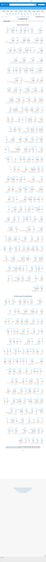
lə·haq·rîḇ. (14, 389)
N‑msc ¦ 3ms (38, 202)
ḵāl (9, 320)
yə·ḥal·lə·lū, (41, 118)
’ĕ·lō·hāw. (17, 320)
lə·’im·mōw (10, 48)
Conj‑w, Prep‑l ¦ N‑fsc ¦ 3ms (22, 63)
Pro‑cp (39, 271)
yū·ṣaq (9, 187)
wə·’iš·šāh (26, 138)
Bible (2, 16)
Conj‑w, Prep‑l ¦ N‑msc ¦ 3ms (39, 63)
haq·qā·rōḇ (20, 48)
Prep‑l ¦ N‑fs (23, 43)
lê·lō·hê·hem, (15, 108)
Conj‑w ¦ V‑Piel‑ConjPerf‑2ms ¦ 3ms (15, 152)
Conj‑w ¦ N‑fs (26, 142)
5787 (13, 328)
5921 (41, 196)
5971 (41, 47)
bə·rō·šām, (41, 98)
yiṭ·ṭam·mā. (32, 78)
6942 (18, 146)
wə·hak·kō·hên (30, 187)
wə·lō (10, 108)
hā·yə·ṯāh (8, 68)
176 (10, 328)
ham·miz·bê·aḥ (20, 409)
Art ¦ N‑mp (13, 33)
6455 (7, 328)
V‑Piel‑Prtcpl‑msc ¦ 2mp (32, 172)
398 (13, 398)
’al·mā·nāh (27, 257)
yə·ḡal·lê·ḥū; (18, 98)
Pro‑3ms (29, 152)
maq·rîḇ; (29, 158)
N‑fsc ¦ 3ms (13, 202)
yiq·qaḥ (9, 267)
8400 (41, 358)
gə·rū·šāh (20, 138)
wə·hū (10, 247)
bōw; (34, 419)
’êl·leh (39, 267)
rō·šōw (38, 197)
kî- (36, 148)
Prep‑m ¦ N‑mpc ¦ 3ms (19, 192)
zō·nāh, (6, 257)
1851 (7, 348)
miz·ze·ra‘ (19, 369)
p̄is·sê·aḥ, (7, 330)
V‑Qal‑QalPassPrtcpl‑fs (18, 142)
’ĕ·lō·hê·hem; (29, 118)
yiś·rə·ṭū (37, 108)
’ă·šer (16, 68)
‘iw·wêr (14, 330)
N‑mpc (7, 33)
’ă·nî (19, 247)
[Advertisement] (23, 472)
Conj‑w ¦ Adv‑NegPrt (34, 281)
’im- (30, 48)
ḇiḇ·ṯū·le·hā (41, 257)
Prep (28, 33)
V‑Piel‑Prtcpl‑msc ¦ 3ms (35, 291)
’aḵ (7, 399)
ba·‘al (42, 88)
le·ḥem (8, 118)
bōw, (42, 389)
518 (29, 47)
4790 (9, 358)
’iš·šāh (15, 128)
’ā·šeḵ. (5, 359)
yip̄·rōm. (41, 217)
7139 (15, 87)
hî (17, 177)
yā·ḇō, (32, 409)
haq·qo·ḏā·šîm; (29, 399)
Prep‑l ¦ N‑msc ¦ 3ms (25, 53)
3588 (33, 47)
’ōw (11, 330)
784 (8, 176)
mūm (34, 330)
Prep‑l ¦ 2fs (14, 162)
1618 (22, 358)
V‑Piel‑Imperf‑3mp (40, 122)
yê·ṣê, (38, 237)
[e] (41, 27)
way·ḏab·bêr (39, 300)
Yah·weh (31, 29)
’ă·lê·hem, (28, 38)
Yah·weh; (16, 379)
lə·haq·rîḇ (26, 320)
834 (15, 67)
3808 (17, 37)
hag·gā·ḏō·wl (24, 187)
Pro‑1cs (42, 172)
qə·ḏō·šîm (26, 108)
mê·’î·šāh (13, 138)
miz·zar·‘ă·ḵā (32, 310)
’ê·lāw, (20, 68)
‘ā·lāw (24, 247)
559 (40, 27)
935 (14, 216)
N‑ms (20, 132)
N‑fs (15, 132)
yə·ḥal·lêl (29, 277)
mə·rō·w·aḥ (9, 359)
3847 (9, 196)
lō (21, 78)
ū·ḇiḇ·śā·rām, (11, 98)
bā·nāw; (37, 439)
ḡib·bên (15, 349)
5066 (37, 378)
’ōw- (18, 349)
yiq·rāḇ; (23, 330)
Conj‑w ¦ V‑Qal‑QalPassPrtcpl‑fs (20, 261)
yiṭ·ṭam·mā (13, 38)
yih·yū (22, 108)
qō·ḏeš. (19, 128)
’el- (28, 29)
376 (41, 77)
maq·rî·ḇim (32, 128)
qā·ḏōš (32, 148)
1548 (18, 97)
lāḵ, (15, 158)
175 (41, 37)
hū (30, 148)
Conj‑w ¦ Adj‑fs (41, 142)
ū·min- (16, 227)
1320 (12, 97)
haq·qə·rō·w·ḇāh (25, 68)
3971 (41, 318)
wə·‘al (35, 217)
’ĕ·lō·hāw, (29, 389)
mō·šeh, (24, 29)
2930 (13, 37)
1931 (29, 146)
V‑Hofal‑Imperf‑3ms (7, 192)
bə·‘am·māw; (34, 88)
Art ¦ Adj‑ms (20, 53)
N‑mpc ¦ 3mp (30, 122)
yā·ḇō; (14, 217)
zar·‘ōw (22, 277)
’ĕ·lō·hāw (27, 247)
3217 (17, 358)
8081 (34, 196)
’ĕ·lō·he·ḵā (37, 158)
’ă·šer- (42, 330)
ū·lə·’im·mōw (40, 227)
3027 (13, 196)
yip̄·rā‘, (21, 207)
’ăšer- (13, 187)
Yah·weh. (15, 247)
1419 (25, 186)
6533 (41, 216)
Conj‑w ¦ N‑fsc (25, 172)
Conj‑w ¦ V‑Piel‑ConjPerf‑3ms (22, 202)
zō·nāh (10, 128)
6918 (32, 146)
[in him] (42, 348)
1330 (32, 67)
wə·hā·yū (27, 128)
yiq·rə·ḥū (15, 88)
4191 (23, 216)
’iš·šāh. (41, 277)
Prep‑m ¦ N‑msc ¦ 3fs (12, 142)
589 (41, 166)
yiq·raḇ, (33, 320)
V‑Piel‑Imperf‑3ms (28, 281)
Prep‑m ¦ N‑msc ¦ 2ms (31, 314)
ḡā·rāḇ (23, 359)
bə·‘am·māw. (40, 48)
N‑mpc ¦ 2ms (37, 162)
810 (4, 358)
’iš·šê (19, 118)
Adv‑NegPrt (17, 43)
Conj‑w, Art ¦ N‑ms (30, 192)
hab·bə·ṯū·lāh (31, 68)
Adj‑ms (33, 152)
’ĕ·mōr (21, 29)
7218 (41, 97)
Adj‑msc (10, 364)
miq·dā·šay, (12, 419)
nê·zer (42, 247)
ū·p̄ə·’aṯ (35, 98)
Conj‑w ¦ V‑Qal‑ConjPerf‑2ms (35, 43)
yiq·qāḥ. (35, 257)
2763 (38, 338)
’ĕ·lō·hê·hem (40, 128)
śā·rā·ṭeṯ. (31, 108)
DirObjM (22, 122)
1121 (7, 27)
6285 (34, 97)
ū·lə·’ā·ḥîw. (15, 58)
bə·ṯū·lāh (19, 267)
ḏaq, (7, 349)
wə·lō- (36, 277)
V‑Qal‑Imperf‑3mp (31, 142)
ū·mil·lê (25, 197)
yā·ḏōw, (13, 197)
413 (27, 27)
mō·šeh (24, 300)
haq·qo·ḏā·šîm (18, 399)
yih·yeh (15, 310)
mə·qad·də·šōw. (36, 287)
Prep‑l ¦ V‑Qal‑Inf (32, 182)
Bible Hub (23, 450)
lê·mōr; (41, 310)
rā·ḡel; (33, 349)
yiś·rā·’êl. (21, 439)
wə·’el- (26, 409)
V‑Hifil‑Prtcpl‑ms (28, 162)
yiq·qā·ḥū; (41, 148)
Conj (34, 53)
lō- (18, 38)
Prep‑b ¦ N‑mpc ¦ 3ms (40, 53)
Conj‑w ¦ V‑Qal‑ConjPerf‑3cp (25, 132)
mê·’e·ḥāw (20, 187)
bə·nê (7, 29)
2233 (19, 368)
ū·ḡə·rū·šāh (22, 257)
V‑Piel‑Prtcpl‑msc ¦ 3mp (32, 433)
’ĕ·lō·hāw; (9, 237)
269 (40, 67)
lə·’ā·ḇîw (8, 217)
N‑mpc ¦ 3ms (17, 324)
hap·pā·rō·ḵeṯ (40, 409)
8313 (41, 186)
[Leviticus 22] (44, 252)
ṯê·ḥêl (42, 177)
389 (6, 398)
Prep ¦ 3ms (14, 53)
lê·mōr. (20, 300)
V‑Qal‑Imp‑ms (20, 33)
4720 (11, 226)
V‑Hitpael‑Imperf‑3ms (12, 43)
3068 (31, 27)
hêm (37, 128)
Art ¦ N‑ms (9, 374)
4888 (30, 196)
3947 (41, 146)
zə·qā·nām (28, 98)
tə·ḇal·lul (41, 359)
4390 (24, 196)
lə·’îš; (42, 78)
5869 (32, 358)
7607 (27, 47)
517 (10, 47)
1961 (8, 67)
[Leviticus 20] (1, 252)
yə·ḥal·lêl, (25, 237)
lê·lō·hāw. (25, 148)
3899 (41, 156)
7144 (9, 87)
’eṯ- (22, 118)
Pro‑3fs (17, 182)
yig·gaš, (37, 379)
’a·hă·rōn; (41, 38)
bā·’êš (8, 177)
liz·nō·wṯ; (33, 177)
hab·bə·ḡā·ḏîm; (37, 207)
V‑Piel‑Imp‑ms (13, 304)
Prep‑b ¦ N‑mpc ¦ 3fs (40, 261)
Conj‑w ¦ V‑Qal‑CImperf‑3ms (38, 33)
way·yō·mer (39, 29)
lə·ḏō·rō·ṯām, (25, 310)
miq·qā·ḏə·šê (36, 399)
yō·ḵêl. (14, 399)
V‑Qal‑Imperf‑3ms (19, 162)
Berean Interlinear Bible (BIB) (11, 446)
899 (38, 206)
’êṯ (19, 237)
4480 (15, 226)
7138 (20, 47)
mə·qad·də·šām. (33, 429)
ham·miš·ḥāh (29, 197)
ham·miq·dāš (10, 227)
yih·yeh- (20, 158)
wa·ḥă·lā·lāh (40, 138)
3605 (29, 216)
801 (22, 378)
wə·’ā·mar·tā (36, 38)
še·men (34, 197)
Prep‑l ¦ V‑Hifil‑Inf (26, 324)
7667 (37, 348)
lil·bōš (9, 197)
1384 (15, 348)
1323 (24, 57)
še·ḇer (37, 349)
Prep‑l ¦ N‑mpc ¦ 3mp (25, 314)
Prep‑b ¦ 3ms (9, 314)
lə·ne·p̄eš (23, 38)
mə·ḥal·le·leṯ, (12, 177)
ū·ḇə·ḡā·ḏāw (14, 207)
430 (26, 146)
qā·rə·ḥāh (9, 88)
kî (34, 48)
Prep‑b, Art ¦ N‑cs (7, 182)
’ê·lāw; (14, 48)
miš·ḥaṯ (33, 247)
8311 (28, 338)
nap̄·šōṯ (26, 217)
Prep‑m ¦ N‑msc (19, 374)
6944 (37, 398)
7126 (29, 156)
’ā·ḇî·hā (21, 177)
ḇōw (10, 310)
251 (15, 57)
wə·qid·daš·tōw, (17, 148)
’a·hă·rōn (5, 300)
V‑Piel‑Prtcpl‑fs (13, 182)
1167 (41, 87)
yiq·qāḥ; (31, 267)
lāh (37, 78)
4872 (24, 27)
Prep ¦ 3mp (28, 43)
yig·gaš (21, 389)
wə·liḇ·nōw (32, 58)
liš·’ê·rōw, (26, 48)
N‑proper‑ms (31, 33)
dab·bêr (13, 300)
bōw (38, 330)
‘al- (42, 197)
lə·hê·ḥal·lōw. (27, 88)
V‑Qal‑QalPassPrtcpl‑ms (36, 344)
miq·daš (15, 237)
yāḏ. (23, 349)
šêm (35, 118)
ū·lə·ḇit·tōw (24, 58)
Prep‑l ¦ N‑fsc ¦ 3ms (9, 53)
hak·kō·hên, (9, 369)
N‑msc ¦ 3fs (20, 182)
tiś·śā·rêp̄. (41, 187)
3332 (8, 186)
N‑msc (35, 122)
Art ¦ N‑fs (31, 202)
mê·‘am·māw (15, 267)
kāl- (30, 217)
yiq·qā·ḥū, (32, 138)
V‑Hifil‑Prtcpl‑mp (32, 132)
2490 (28, 87)
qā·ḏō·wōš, (7, 158)
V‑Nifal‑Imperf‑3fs (40, 182)
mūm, (42, 320)
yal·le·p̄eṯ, (16, 359)
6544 (20, 206)
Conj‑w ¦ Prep (41, 443)
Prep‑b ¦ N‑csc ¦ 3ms (30, 364)
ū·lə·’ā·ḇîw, (41, 58)
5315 (24, 37)
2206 (28, 97)
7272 (32, 348)
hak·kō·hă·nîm (12, 29)
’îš (37, 310)
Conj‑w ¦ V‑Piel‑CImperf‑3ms (37, 304)
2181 (33, 176)
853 (4, 146)
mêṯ (24, 217)
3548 (13, 27)
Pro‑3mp (36, 132)
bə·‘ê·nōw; (31, 359)
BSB (4, 16)
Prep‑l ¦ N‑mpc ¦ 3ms (24, 152)
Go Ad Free (2, 557)
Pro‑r (13, 192)
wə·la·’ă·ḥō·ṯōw (39, 68)
